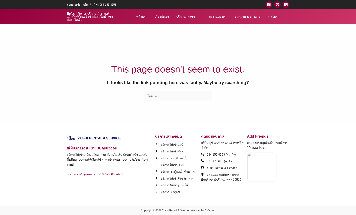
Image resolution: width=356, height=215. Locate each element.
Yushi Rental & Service (175, 210)
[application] (196, 16)
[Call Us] (286, 4)
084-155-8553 (108, 4)
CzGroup (210, 210)
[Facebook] (269, 4)
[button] (288, 17)
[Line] (277, 4)
